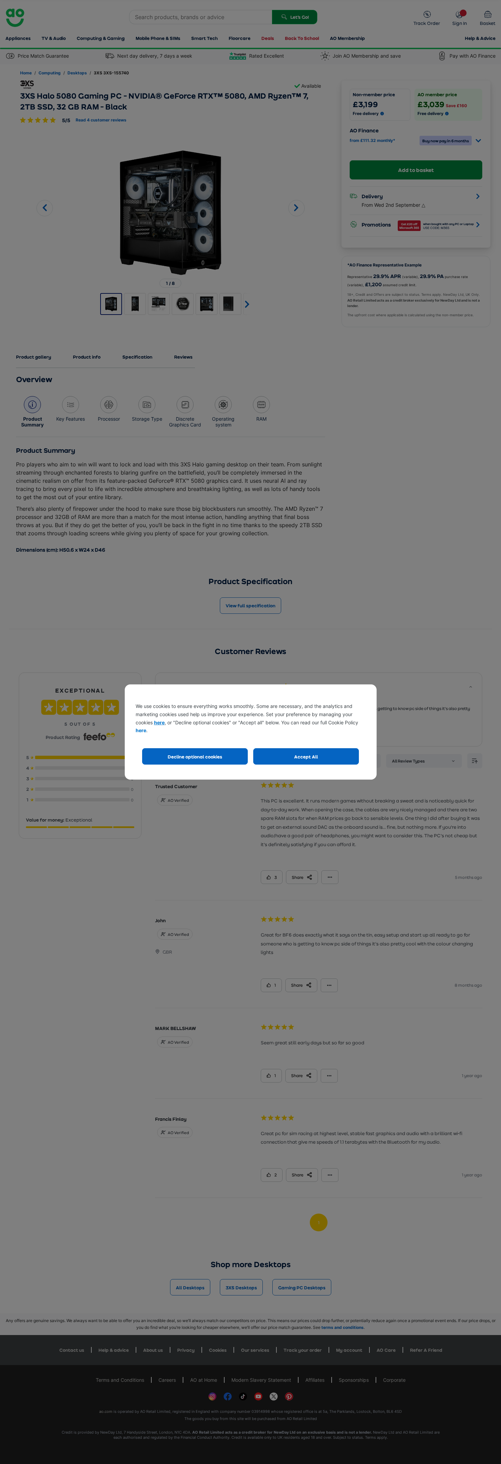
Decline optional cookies (195, 756)
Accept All (306, 756)
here (159, 722)
